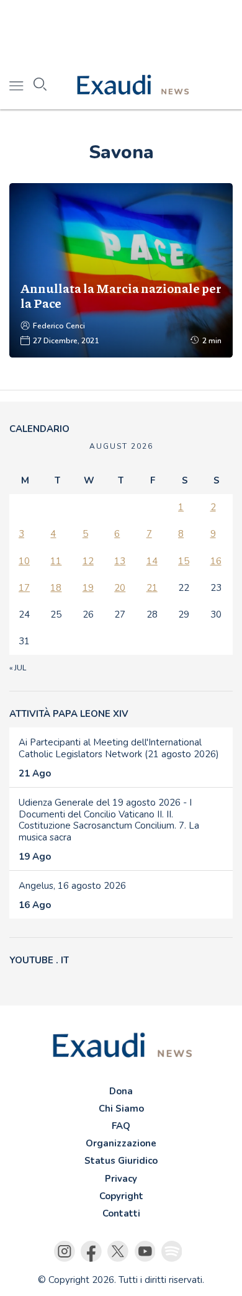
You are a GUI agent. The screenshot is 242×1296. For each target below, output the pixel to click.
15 (183, 561)
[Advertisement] (121, 31)
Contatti (121, 1213)
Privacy (121, 1178)
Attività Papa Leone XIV (68, 714)
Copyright (121, 1196)
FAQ (121, 1126)
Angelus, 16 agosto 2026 (72, 886)
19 (88, 588)
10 (24, 561)
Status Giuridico (121, 1160)
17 (24, 588)
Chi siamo (121, 1108)
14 (152, 561)
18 (55, 588)
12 (88, 561)
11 (55, 561)
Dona (121, 1091)
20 (119, 588)
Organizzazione (121, 1143)
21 (152, 588)
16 (216, 561)
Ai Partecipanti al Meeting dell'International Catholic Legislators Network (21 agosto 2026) (119, 748)
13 (119, 561)
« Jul (17, 668)
